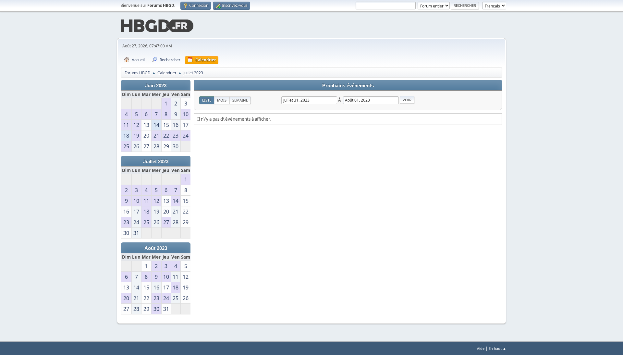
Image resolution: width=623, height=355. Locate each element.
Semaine (240, 100)
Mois (221, 100)
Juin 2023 (155, 85)
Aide (480, 348)
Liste (206, 100)
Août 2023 (155, 248)
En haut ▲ (497, 348)
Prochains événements (348, 85)
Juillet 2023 (155, 161)
